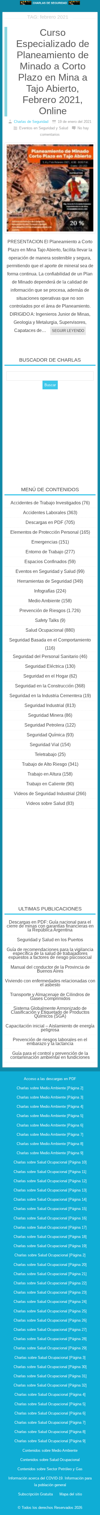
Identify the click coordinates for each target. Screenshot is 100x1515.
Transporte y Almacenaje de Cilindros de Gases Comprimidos (50, 996)
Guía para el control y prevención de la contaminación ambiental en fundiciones (50, 1055)
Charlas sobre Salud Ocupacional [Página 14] (50, 1199)
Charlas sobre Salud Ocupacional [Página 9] (50, 1441)
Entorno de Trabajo (44, 551)
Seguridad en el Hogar (45, 676)
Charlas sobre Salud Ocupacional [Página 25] (50, 1311)
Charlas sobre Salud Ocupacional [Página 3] (50, 1357)
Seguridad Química (46, 734)
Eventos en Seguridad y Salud (46, 571)
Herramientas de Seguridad (44, 581)
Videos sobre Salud (45, 803)
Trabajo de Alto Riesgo (44, 764)
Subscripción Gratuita (35, 1494)
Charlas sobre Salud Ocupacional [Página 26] (50, 1320)
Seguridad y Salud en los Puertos (50, 939)
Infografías (44, 591)
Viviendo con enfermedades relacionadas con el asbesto (50, 982)
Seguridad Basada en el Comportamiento (50, 640)
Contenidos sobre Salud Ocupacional (50, 1460)
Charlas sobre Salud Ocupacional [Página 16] (50, 1218)
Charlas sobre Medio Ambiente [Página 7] (50, 1134)
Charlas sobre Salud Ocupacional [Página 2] (50, 1255)
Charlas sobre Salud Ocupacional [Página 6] (50, 1413)
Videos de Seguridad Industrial (44, 793)
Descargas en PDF (44, 522)
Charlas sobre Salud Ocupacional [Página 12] (50, 1181)
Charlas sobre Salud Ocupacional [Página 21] (50, 1274)
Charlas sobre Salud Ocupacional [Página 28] (50, 1339)
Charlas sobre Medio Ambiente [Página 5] (50, 1116)
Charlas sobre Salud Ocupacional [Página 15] (50, 1209)
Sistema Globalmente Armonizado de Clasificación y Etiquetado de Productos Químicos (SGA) (50, 1012)
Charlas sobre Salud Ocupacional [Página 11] (50, 1172)
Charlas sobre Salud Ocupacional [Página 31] (50, 1376)
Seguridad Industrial (44, 705)
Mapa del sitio (70, 1494)
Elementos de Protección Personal (44, 532)
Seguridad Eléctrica (44, 666)
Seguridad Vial (44, 744)
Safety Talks (47, 620)
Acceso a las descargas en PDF (50, 1079)
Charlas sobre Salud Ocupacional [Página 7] (50, 1422)
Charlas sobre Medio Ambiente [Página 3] (50, 1097)
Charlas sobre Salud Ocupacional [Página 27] (50, 1329)
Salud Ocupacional (44, 630)
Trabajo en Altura (44, 774)
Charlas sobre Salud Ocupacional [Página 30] (50, 1367)
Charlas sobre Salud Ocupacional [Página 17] (50, 1227)
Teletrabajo (46, 754)
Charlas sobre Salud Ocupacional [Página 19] (50, 1246)
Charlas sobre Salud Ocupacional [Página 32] (50, 1385)
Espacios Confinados (45, 561)
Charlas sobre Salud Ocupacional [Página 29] (50, 1348)
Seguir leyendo (68, 331)
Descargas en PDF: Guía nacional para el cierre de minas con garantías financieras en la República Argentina (50, 926)
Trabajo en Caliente (45, 783)
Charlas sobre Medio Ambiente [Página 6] (50, 1125)
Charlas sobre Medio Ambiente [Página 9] (50, 1153)
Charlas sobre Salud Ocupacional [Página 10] (50, 1162)
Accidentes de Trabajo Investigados (46, 502)
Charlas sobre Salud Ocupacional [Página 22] (50, 1283)
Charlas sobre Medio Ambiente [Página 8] (50, 1144)
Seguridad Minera (45, 715)
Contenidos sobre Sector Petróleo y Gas (50, 1469)
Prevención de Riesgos (42, 610)
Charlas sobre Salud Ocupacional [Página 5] (50, 1404)
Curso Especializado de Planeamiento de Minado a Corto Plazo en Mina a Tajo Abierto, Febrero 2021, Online (52, 71)
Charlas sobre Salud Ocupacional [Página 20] (50, 1265)
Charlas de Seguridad (31, 122)
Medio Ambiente (44, 600)
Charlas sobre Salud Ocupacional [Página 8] (50, 1432)
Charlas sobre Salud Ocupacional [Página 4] (50, 1394)
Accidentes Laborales (44, 512)
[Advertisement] (50, 434)
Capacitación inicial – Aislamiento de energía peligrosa (50, 1028)
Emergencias (44, 542)
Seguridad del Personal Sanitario (45, 656)
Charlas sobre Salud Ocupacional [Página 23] (50, 1292)
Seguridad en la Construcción (44, 685)
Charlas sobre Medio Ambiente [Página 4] (50, 1106)
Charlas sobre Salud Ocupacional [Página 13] (50, 1190)
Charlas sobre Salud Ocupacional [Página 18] (50, 1237)
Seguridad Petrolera (44, 725)
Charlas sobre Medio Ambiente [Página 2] (50, 1088)
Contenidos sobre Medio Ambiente (50, 1450)
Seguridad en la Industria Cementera (45, 695)
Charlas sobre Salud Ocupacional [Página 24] (50, 1301)
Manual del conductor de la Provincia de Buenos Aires (50, 969)
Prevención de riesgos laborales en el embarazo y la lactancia (50, 1041)
